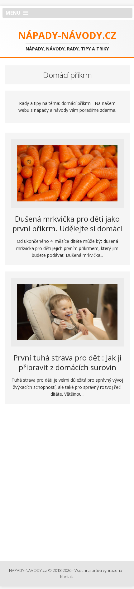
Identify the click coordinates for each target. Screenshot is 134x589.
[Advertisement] (67, 484)
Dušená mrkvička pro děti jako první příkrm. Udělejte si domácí (67, 223)
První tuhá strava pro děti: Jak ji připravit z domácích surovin (67, 362)
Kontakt (67, 576)
